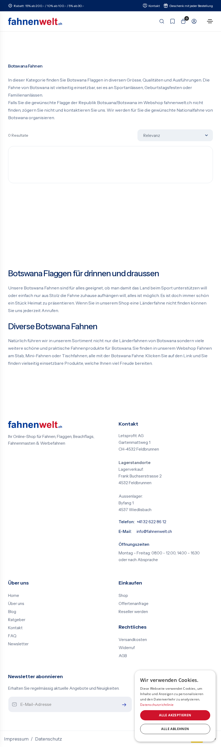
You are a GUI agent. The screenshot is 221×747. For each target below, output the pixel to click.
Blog (12, 611)
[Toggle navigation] (210, 21)
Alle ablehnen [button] (175, 729)
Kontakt (15, 627)
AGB (123, 655)
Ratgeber (16, 619)
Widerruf (127, 647)
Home (13, 595)
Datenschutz (48, 739)
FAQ (12, 635)
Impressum (16, 739)
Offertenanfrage (134, 603)
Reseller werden (133, 611)
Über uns (16, 603)
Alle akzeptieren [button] (175, 715)
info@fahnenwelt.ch (154, 531)
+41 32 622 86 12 (151, 521)
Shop (123, 595)
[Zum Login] (192, 21)
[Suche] (160, 21)
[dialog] (175, 706)
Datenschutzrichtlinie (157, 704)
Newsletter (18, 644)
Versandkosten (133, 639)
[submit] (123, 704)
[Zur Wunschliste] (171, 21)
